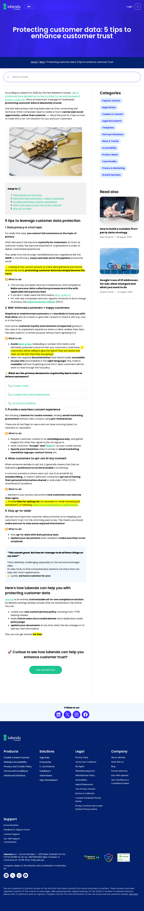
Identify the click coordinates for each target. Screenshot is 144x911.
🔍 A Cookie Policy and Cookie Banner (29, 394)
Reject (50, 445)
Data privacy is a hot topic (27, 195)
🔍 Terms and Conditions (22, 403)
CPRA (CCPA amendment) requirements (55, 505)
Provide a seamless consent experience (35, 201)
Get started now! (45, 669)
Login (129, 6)
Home (34, 62)
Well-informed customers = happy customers (38, 198)
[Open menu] (138, 7)
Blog (42, 62)
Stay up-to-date (22, 208)
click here (133, 894)
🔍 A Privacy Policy (18, 385)
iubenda (9, 599)
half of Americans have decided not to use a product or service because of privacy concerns (42, 96)
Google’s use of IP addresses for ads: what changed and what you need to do (119, 283)
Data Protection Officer (41, 301)
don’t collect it (63, 295)
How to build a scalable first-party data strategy (119, 230)
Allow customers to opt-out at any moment (37, 205)
